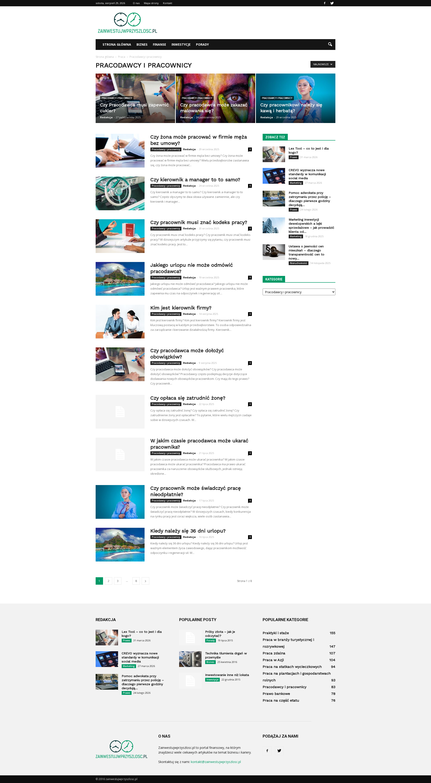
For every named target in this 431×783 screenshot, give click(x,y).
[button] (330, 44)
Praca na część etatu (281, 700)
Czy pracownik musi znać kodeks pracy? (198, 222)
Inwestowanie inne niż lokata (227, 675)
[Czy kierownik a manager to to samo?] (120, 193)
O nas (136, 3)
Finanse (159, 44)
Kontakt (167, 3)
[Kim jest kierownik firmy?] (120, 321)
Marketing (296, 182)
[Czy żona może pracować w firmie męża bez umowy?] (120, 151)
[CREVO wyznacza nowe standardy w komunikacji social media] (274, 176)
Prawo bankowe (276, 693)
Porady (202, 44)
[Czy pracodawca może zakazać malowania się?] (215, 98)
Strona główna (117, 44)
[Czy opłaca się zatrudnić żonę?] (120, 412)
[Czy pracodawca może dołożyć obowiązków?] (120, 364)
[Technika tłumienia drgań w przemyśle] (190, 659)
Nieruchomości (298, 263)
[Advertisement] (253, 23)
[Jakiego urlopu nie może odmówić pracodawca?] (120, 279)
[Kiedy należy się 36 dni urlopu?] (120, 545)
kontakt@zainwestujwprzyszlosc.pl (216, 762)
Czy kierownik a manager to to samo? (195, 179)
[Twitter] (332, 3)
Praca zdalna (274, 653)
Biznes (141, 44)
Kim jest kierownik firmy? (180, 308)
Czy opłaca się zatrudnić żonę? (187, 398)
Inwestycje (181, 44)
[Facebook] (324, 3)
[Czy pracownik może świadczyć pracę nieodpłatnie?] (120, 502)
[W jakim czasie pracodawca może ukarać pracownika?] (120, 454)
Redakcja (106, 117)
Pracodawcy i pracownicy (117, 98)
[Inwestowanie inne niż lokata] (190, 681)
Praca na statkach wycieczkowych (292, 666)
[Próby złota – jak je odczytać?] (190, 637)
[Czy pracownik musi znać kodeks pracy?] (120, 236)
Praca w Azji (273, 660)
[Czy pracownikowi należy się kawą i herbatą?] (295, 98)
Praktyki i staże (276, 633)
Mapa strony (151, 3)
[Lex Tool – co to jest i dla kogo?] (274, 154)
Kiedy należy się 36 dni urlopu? (188, 531)
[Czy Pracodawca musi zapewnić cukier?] (135, 98)
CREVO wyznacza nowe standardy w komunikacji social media (307, 174)
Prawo (293, 157)
